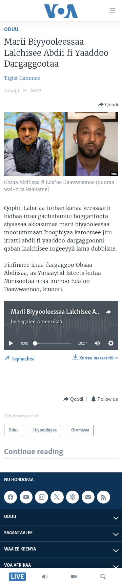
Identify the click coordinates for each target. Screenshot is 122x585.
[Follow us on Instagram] (41, 497)
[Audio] (45, 576)
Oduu (11, 29)
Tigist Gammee (22, 78)
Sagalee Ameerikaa (40, 322)
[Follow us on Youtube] (26, 497)
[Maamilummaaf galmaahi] (88, 497)
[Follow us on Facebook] (10, 497)
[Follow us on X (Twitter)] (56, 497)
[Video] (74, 576)
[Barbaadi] (103, 576)
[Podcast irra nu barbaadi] (72, 497)
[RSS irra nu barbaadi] (103, 497)
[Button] (108, 104)
